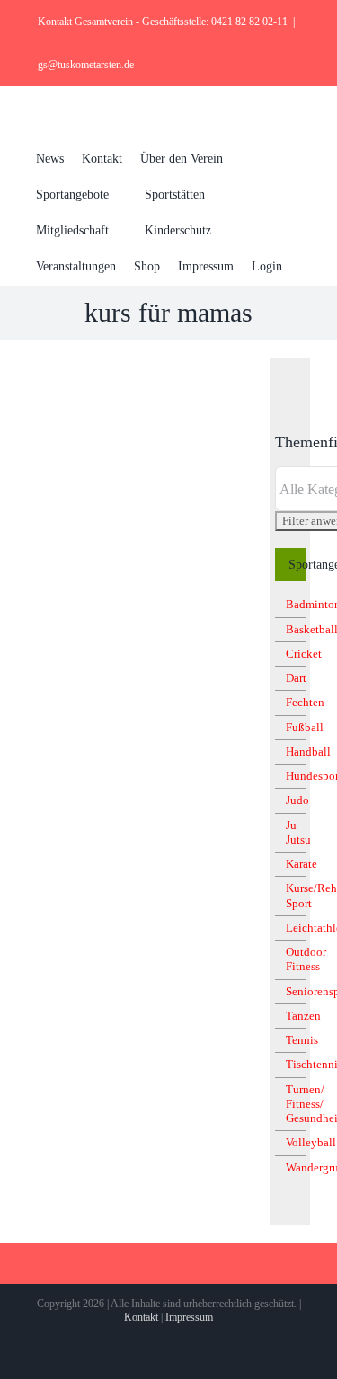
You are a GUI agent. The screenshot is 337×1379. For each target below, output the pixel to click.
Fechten (305, 702)
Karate (301, 864)
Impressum (189, 1317)
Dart (296, 678)
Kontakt (141, 1317)
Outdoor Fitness (306, 959)
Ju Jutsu (298, 832)
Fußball (305, 727)
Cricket (304, 653)
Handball (308, 751)
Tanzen (303, 1015)
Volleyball (311, 1142)
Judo (297, 800)
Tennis (302, 1040)
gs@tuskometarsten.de (86, 64)
